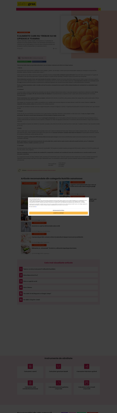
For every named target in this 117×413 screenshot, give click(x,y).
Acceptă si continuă (58, 213)
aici (35, 206)
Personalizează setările (58, 210)
